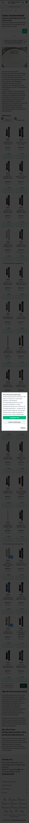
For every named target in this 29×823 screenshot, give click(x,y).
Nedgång (23, 428)
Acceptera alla (14, 418)
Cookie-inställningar (14, 422)
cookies (10, 398)
